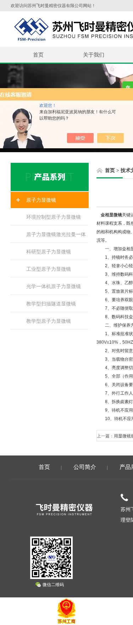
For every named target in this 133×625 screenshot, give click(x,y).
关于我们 (93, 55)
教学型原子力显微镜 (48, 321)
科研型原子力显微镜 (48, 251)
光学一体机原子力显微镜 (53, 286)
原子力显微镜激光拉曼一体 (56, 234)
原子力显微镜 (41, 200)
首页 (38, 55)
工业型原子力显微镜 (48, 269)
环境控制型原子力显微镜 (53, 217)
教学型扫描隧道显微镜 (51, 303)
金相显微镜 (111, 214)
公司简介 (84, 467)
